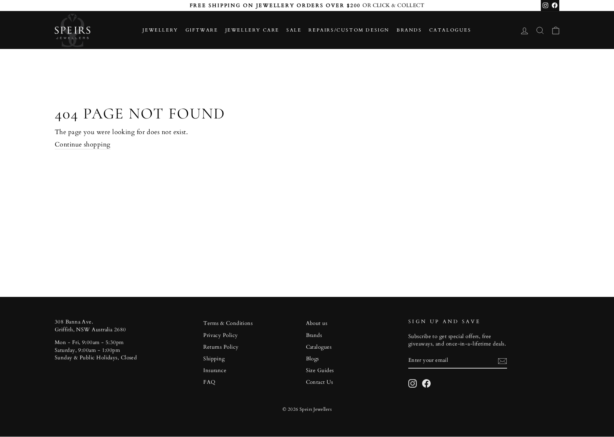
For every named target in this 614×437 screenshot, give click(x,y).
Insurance (214, 370)
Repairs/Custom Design (348, 30)
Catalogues (450, 30)
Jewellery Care (252, 30)
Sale (293, 30)
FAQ (209, 382)
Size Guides (320, 370)
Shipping (214, 359)
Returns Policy (220, 347)
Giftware (201, 30)
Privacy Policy (220, 335)
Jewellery (160, 30)
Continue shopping (83, 144)
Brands (409, 30)
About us (317, 323)
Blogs (312, 359)
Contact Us (319, 382)
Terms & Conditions (228, 323)
